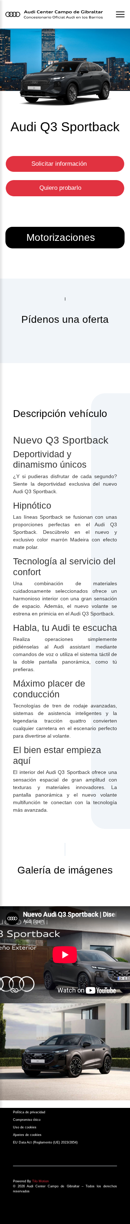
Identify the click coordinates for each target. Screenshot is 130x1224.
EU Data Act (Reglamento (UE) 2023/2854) (45, 1142)
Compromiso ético (26, 1120)
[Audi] (65, 1051)
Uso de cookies (24, 1127)
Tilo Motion (40, 1181)
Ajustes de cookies (27, 1135)
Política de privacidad (29, 1112)
